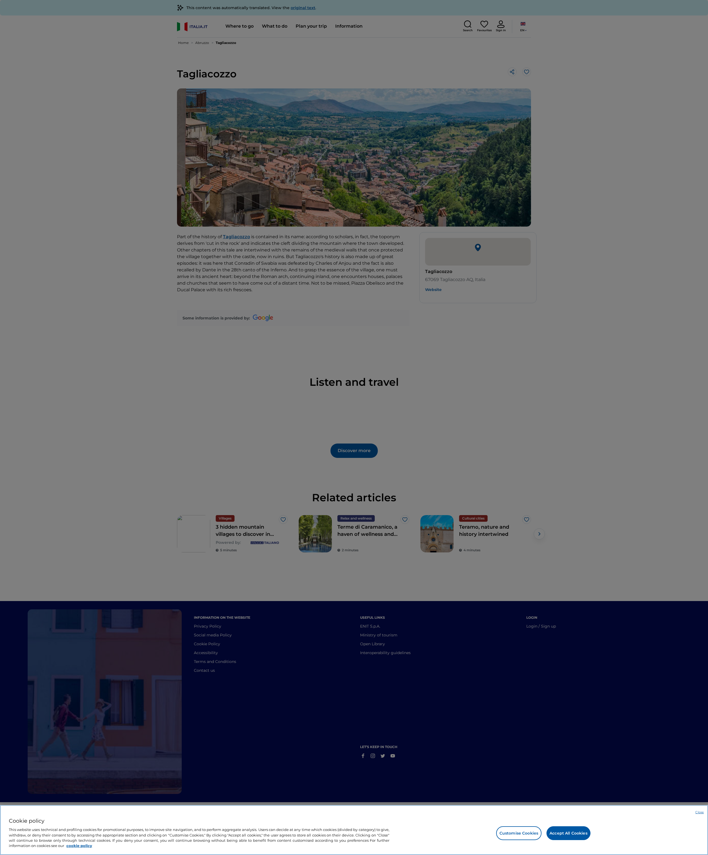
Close (699, 812)
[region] (354, 830)
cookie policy (79, 845)
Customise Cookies (518, 833)
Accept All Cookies (568, 833)
